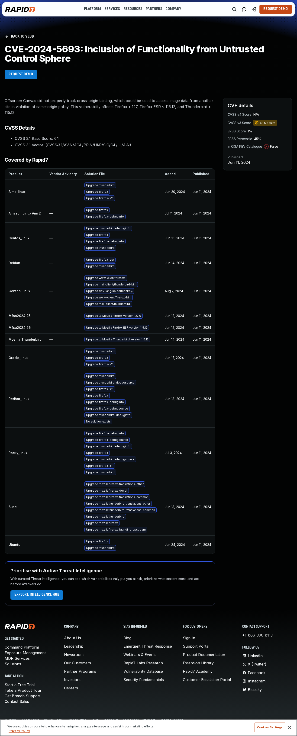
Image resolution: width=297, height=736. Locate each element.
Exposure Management (25, 652)
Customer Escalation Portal (207, 679)
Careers (71, 688)
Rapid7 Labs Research (143, 663)
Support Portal (196, 646)
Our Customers (77, 663)
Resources (133, 9)
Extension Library (198, 663)
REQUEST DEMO (21, 74)
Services (112, 9)
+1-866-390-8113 (257, 635)
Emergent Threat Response (147, 646)
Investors (72, 679)
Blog (127, 638)
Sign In (189, 638)
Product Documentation (204, 654)
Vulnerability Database (143, 671)
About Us (72, 638)
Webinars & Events (139, 654)
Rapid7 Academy (198, 671)
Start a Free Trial (20, 684)
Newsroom (74, 654)
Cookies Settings (270, 727)
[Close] (289, 727)
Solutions (13, 664)
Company (173, 9)
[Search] (234, 9)
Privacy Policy (19, 731)
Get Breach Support (22, 696)
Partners (154, 9)
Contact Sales (17, 701)
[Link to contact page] (244, 9)
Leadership (73, 646)
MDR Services (17, 658)
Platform (92, 9)
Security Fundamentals (143, 679)
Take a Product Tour (23, 690)
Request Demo (275, 9)
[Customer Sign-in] (254, 9)
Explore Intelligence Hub (36, 595)
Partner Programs (80, 671)
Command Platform (22, 647)
